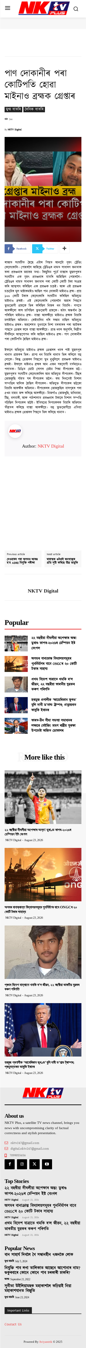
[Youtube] (47, 1164)
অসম (7, 1279)
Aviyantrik (46, 1341)
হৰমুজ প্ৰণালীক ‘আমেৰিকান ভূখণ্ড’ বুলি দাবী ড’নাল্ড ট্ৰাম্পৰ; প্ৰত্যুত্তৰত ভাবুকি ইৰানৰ (53, 705)
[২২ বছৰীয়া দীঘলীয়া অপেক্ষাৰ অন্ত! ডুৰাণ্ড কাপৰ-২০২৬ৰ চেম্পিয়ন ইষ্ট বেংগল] (16, 643)
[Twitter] (34, 1164)
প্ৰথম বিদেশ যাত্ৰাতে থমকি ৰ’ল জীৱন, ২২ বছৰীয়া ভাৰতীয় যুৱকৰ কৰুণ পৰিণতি (53, 684)
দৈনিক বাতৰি (34, 109)
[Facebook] (10, 1164)
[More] (65, 248)
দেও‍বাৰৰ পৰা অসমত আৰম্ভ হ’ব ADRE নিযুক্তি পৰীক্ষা (22, 561)
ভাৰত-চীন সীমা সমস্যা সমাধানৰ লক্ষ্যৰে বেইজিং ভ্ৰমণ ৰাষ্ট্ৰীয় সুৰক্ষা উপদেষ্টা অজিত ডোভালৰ (53, 725)
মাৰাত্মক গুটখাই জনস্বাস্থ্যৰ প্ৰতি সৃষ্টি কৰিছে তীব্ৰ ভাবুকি (62, 561)
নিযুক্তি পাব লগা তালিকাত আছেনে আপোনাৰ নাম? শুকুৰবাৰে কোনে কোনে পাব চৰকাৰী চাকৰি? (42, 1270)
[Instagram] (22, 1164)
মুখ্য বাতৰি (13, 109)
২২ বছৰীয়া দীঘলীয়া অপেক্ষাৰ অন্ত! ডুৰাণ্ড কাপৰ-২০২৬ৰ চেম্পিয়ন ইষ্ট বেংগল (53, 643)
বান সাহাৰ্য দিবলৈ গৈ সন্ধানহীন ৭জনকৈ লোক (39, 1255)
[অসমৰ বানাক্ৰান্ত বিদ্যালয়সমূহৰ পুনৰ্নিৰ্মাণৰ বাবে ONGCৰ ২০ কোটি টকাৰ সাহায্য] (16, 664)
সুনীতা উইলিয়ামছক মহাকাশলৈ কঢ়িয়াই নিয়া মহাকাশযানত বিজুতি (38, 1288)
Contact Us (13, 1324)
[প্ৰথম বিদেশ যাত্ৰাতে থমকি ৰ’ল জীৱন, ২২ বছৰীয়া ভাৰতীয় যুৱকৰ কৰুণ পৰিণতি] (16, 684)
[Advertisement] (43, 499)
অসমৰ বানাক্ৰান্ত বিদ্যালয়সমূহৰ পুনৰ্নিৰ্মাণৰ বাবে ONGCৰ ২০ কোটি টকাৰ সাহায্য (54, 663)
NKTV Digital (15, 129)
